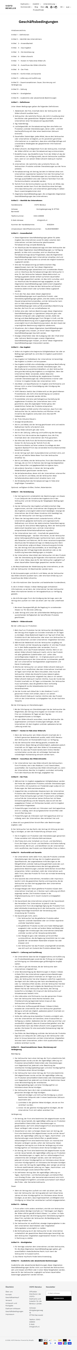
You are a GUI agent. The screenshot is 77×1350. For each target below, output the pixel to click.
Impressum (10, 1314)
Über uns (9, 1292)
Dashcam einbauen (13, 1308)
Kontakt (9, 1294)
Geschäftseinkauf (12, 1297)
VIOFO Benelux (15, 1340)
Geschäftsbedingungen (14, 1311)
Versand (9, 1300)
